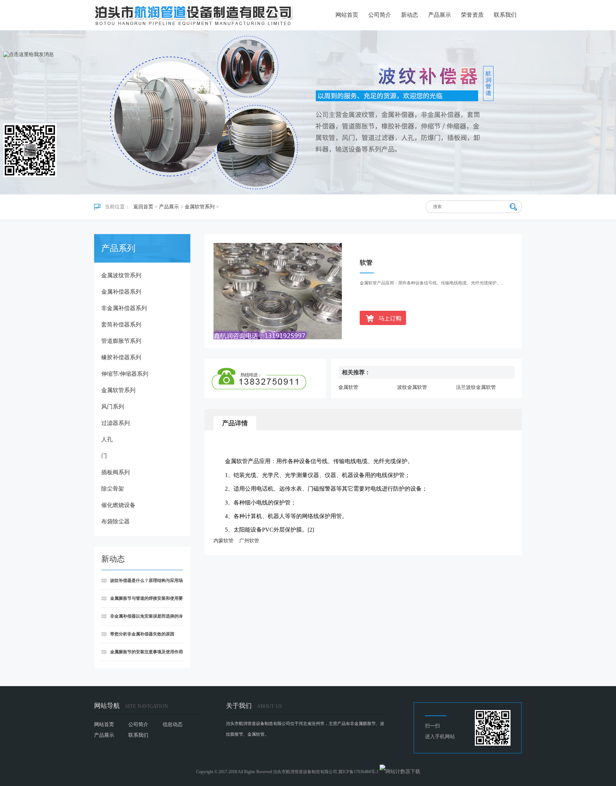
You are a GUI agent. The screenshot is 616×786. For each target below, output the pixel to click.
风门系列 (112, 407)
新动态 (409, 15)
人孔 (107, 439)
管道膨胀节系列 (121, 341)
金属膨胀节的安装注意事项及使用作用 (146, 651)
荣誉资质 (472, 15)
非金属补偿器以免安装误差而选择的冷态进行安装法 (142, 619)
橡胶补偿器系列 (121, 357)
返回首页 (143, 206)
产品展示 (439, 15)
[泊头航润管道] (194, 16)
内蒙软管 (223, 540)
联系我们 (505, 15)
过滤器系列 (115, 423)
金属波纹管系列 (121, 275)
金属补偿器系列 (121, 292)
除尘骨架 (112, 489)
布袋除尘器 (115, 521)
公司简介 (379, 15)
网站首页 (346, 15)
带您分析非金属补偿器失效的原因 (142, 634)
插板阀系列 (115, 472)
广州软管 (249, 540)
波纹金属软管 (412, 387)
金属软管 (348, 387)
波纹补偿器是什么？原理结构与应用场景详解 (142, 584)
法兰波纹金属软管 (476, 387)
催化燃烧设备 (118, 505)
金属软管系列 (200, 206)
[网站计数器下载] (400, 771)
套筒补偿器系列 (121, 324)
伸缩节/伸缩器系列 (124, 374)
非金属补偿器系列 (124, 308)
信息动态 (173, 724)
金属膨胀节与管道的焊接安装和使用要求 (142, 602)
